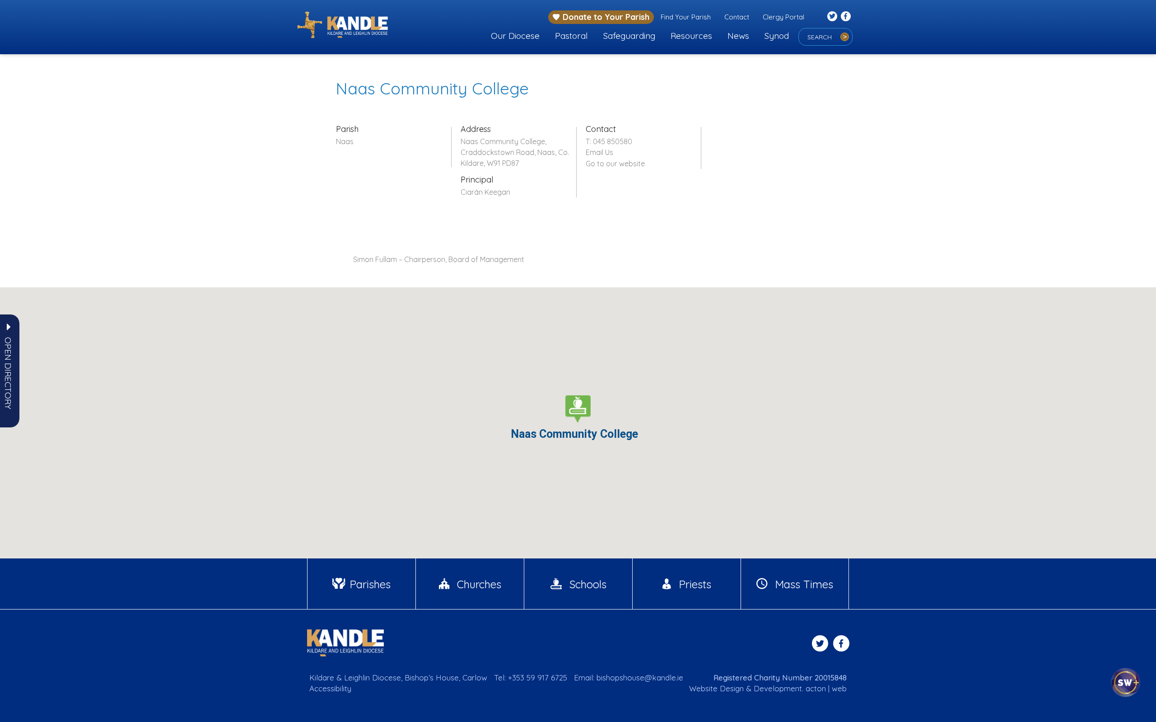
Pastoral (571, 35)
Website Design (716, 688)
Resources (691, 35)
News (738, 35)
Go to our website (615, 163)
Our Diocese (515, 35)
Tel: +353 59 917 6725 (530, 677)
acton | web (826, 688)
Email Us (599, 152)
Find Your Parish (686, 17)
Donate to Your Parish (606, 17)
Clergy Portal (783, 17)
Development (778, 688)
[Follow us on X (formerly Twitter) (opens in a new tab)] (832, 16)
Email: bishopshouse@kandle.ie (628, 677)
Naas (345, 141)
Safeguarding (629, 35)
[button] (8, 373)
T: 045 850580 (609, 141)
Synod (776, 35)
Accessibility (330, 688)
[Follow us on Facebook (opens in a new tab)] (846, 16)
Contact (736, 17)
